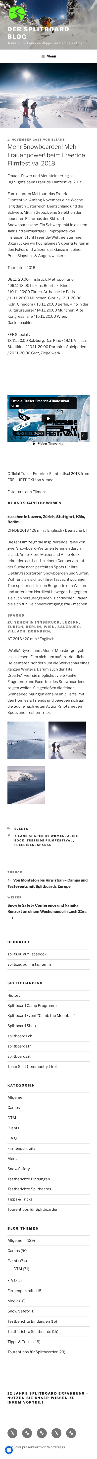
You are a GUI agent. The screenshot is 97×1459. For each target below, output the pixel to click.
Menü (51, 56)
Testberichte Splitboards (29, 1189)
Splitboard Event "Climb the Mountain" (41, 1015)
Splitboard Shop (21, 1026)
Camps (13, 1107)
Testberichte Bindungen (28, 1179)
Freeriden (24, 845)
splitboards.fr (19, 1046)
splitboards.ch (19, 1036)
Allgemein (16, 1097)
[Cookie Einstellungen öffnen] (9, 1453)
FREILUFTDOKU (21, 480)
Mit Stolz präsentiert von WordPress (36, 1447)
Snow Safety (18, 1169)
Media (12, 1158)
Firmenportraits (21, 1148)
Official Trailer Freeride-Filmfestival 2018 (43, 473)
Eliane (58, 139)
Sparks (44, 845)
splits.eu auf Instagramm (29, 964)
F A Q (12, 1138)
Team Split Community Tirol (32, 1066)
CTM (11, 1118)
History (13, 995)
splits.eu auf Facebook (27, 954)
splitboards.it (19, 1056)
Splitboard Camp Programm (32, 1005)
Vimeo (47, 480)
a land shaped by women (39, 836)
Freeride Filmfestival (50, 840)
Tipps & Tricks (20, 1199)
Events (21, 829)
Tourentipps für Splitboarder (32, 1209)
